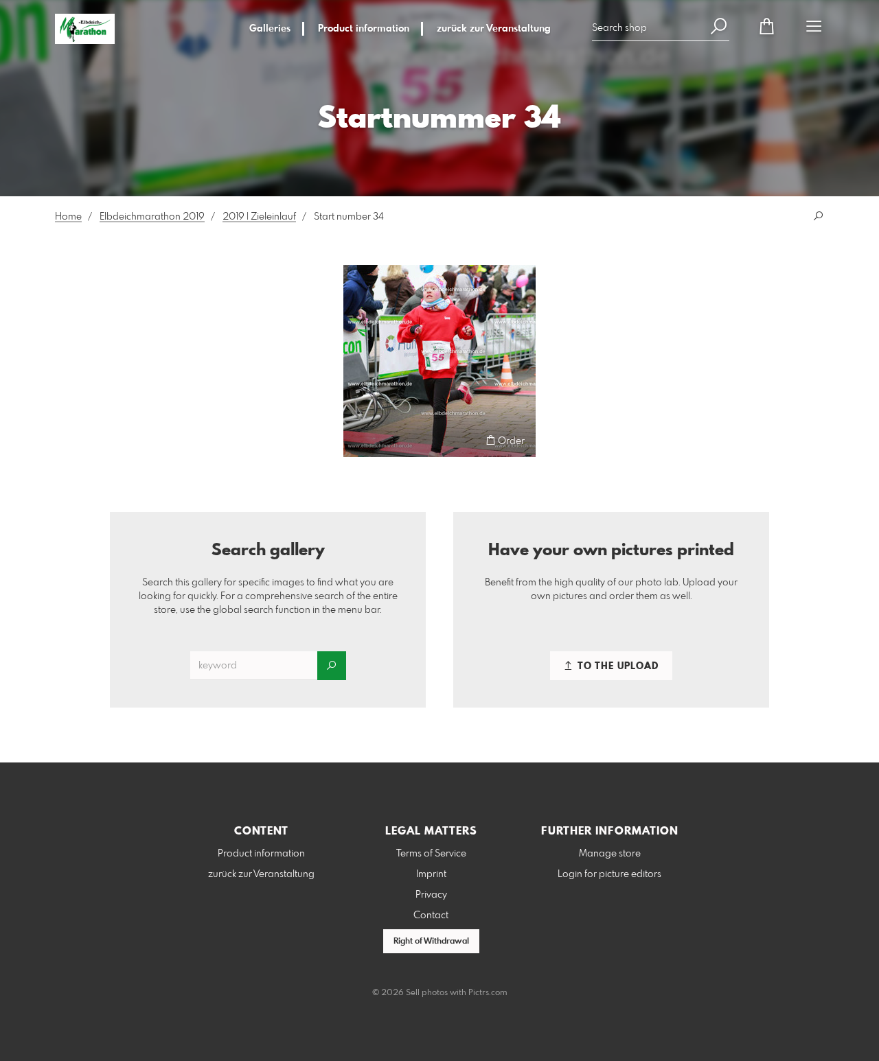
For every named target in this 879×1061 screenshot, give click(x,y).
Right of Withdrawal (431, 941)
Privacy (431, 895)
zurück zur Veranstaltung (494, 29)
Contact (430, 915)
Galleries (269, 29)
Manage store (610, 854)
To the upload (617, 666)
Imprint (431, 874)
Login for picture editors (609, 874)
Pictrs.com (487, 993)
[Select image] (360, 440)
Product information (363, 29)
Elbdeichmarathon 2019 (152, 217)
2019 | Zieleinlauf (259, 217)
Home (68, 217)
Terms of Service (431, 854)
